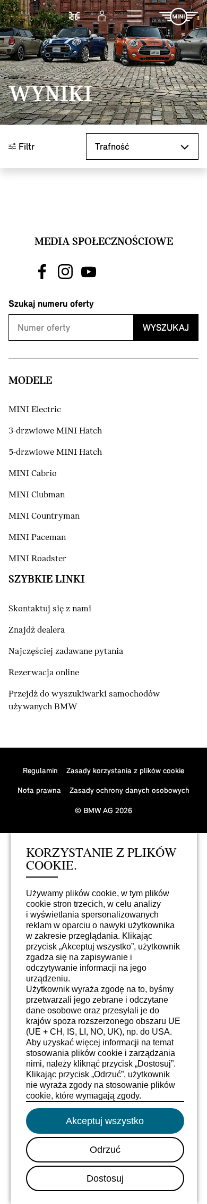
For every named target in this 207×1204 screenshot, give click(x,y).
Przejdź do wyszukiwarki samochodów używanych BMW (84, 700)
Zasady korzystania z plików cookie (125, 770)
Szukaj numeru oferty (51, 303)
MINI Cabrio (32, 474)
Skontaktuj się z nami (49, 609)
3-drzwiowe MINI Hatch (55, 431)
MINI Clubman (36, 495)
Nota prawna (39, 790)
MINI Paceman (37, 538)
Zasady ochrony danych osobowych (129, 790)
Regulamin (40, 770)
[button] (134, 16)
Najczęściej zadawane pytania (65, 651)
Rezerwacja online (43, 673)
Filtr (25, 146)
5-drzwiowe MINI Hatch (55, 452)
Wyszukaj (166, 327)
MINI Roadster (37, 559)
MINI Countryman (44, 516)
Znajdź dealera (36, 630)
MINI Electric (34, 410)
